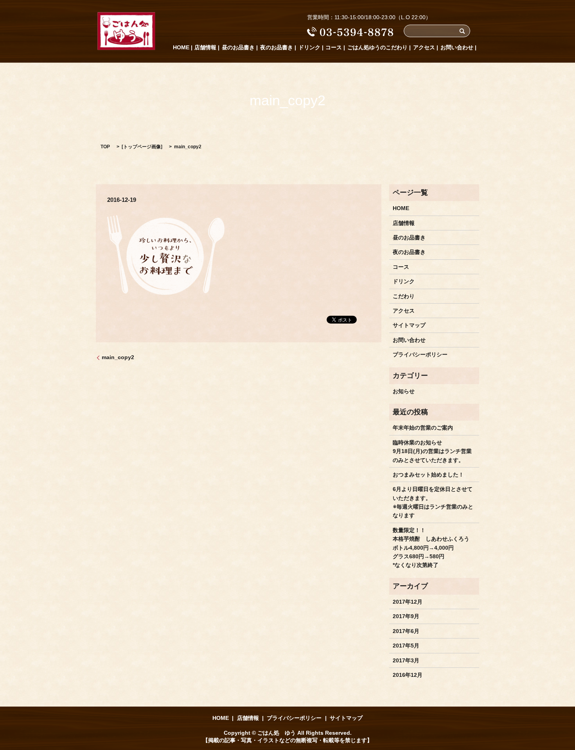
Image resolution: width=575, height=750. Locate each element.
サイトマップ (409, 325)
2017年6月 (406, 631)
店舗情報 (205, 47)
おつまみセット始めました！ (428, 474)
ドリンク (309, 47)
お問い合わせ (456, 47)
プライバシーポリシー (420, 354)
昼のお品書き (238, 47)
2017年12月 (407, 602)
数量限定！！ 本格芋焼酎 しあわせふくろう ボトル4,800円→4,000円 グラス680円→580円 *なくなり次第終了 (431, 547)
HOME (181, 47)
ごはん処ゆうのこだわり (377, 47)
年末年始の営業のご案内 (423, 427)
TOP (105, 146)
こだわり (404, 296)
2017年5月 (406, 645)
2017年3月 (406, 660)
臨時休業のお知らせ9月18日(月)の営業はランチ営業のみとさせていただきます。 (432, 451)
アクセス (424, 47)
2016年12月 (407, 675)
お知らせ (404, 391)
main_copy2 (118, 357)
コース (333, 47)
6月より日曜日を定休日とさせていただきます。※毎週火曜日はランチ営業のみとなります (433, 502)
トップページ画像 (142, 146)
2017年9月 (406, 616)
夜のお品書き (276, 47)
